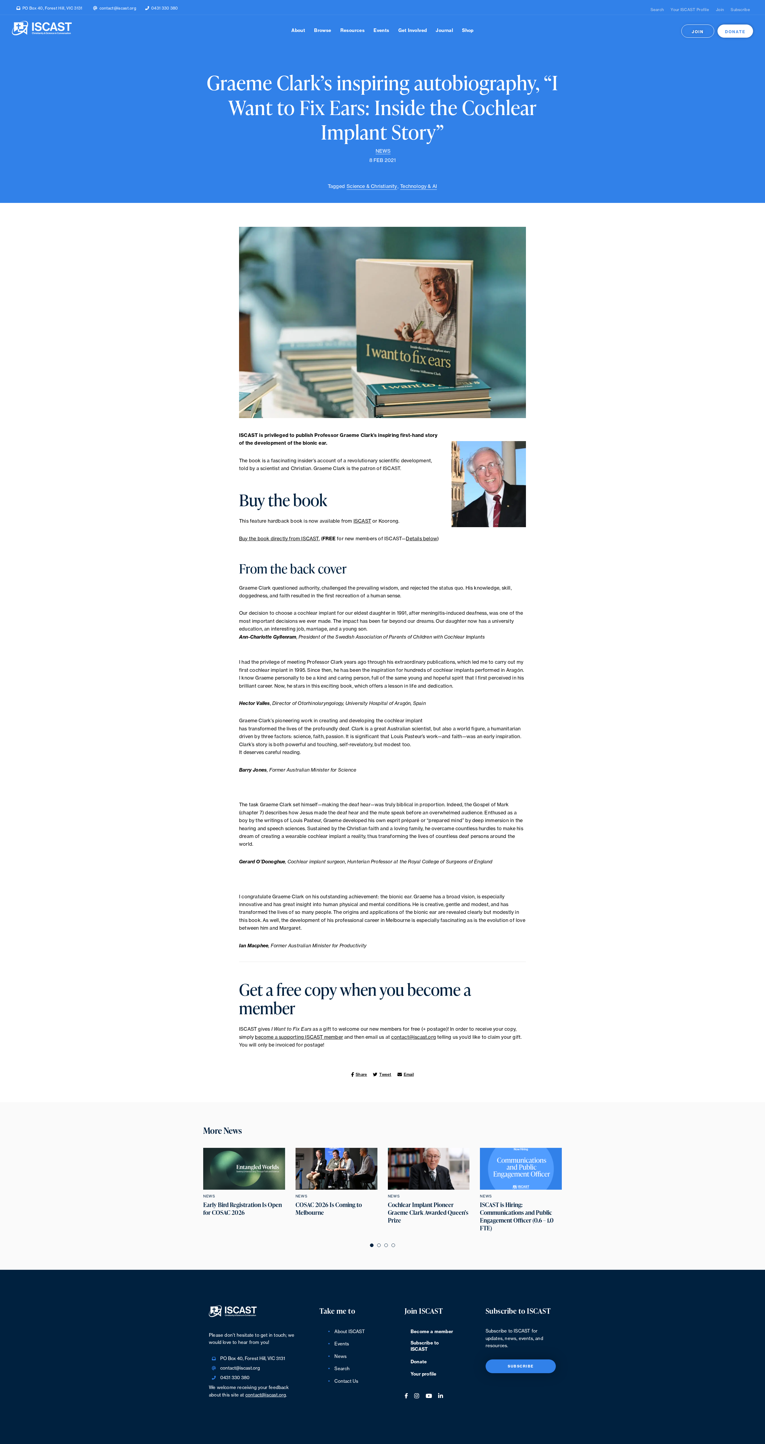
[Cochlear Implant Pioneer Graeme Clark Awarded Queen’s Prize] (429, 1169)
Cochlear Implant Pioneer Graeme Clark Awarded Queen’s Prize (428, 1212)
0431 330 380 (164, 8)
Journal (444, 30)
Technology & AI (418, 186)
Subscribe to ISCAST (425, 1346)
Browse (322, 30)
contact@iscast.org (118, 8)
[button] (371, 1245)
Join (720, 10)
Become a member (432, 1332)
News (383, 151)
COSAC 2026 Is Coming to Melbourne (329, 1208)
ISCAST (362, 521)
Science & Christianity (372, 186)
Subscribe (740, 10)
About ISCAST (349, 1332)
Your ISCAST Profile (690, 10)
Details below (421, 538)
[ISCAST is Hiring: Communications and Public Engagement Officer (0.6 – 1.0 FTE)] (521, 1169)
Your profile (423, 1374)
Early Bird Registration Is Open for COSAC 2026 (242, 1208)
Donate (735, 32)
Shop (468, 30)
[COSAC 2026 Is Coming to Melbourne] (336, 1169)
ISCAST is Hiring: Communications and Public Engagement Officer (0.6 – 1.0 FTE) (517, 1216)
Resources (352, 30)
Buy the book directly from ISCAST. (279, 538)
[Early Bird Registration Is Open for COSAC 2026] (244, 1169)
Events (381, 30)
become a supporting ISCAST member (299, 1037)
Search (657, 10)
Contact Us (346, 1381)
